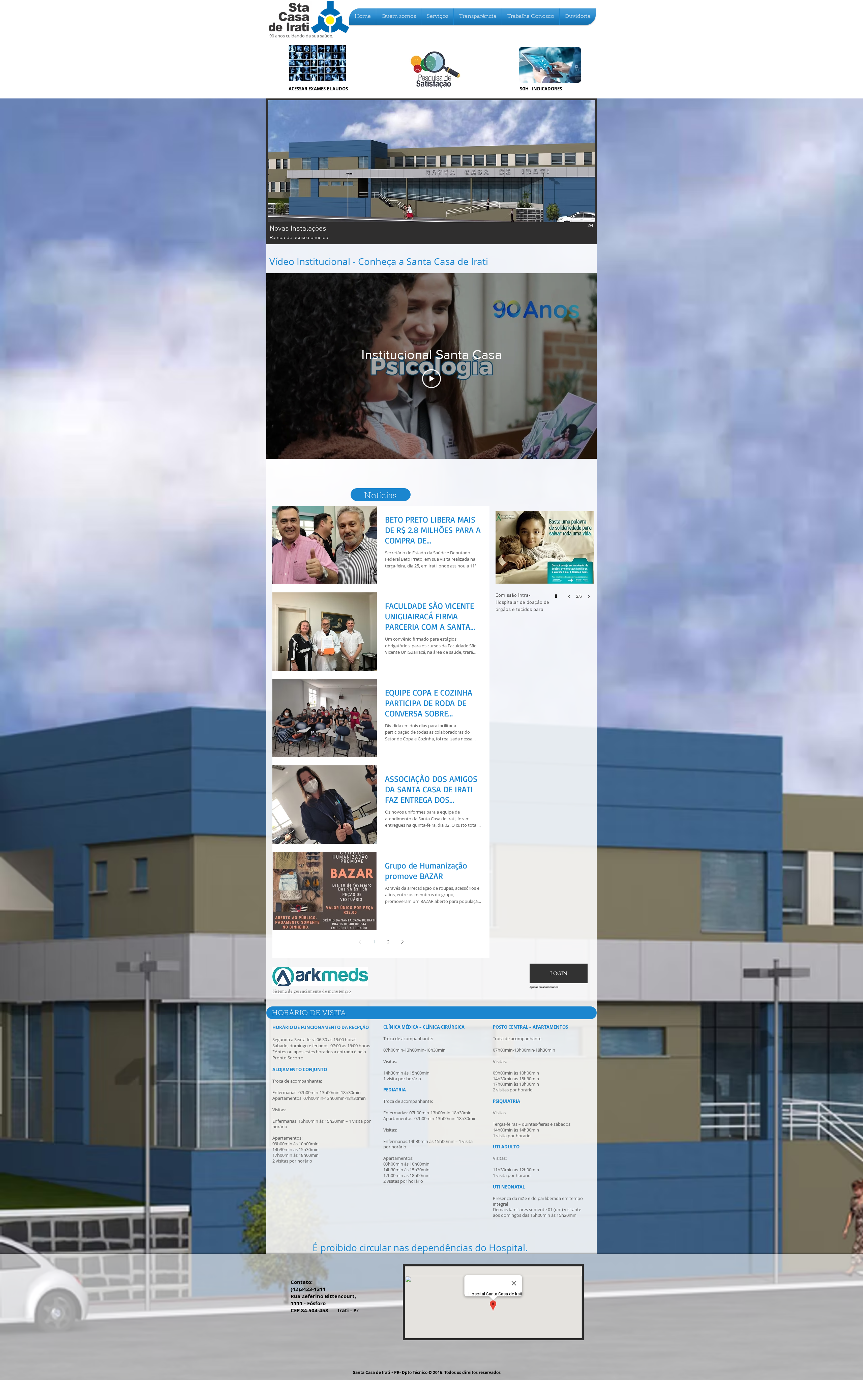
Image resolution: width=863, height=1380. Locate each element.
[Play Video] (431, 378)
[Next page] (402, 942)
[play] (557, 594)
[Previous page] (360, 942)
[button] (398, 16)
